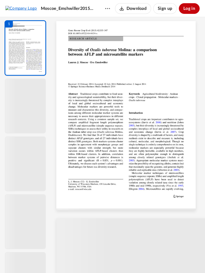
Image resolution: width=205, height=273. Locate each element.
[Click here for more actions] (107, 8)
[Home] (21, 8)
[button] (25, 48)
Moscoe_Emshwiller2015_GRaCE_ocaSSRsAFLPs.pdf (68, 8)
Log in (189, 8)
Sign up (165, 8)
